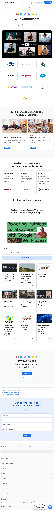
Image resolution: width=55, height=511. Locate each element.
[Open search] (32, 2)
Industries (18, 7)
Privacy (2, 502)
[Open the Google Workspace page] (8, 2)
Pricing (28, 7)
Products (11, 7)
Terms (8, 502)
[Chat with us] (50, 507)
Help (32, 502)
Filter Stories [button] (25, 257)
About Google (15, 502)
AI (23, 7)
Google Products (25, 502)
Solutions (4, 7)
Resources (34, 7)
